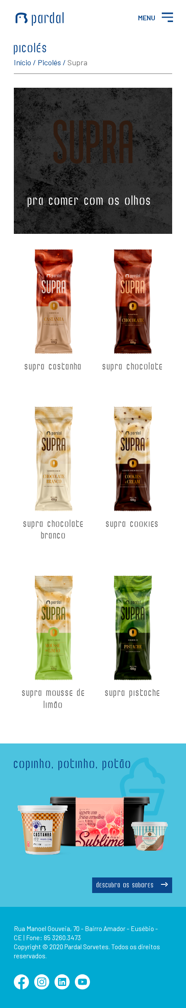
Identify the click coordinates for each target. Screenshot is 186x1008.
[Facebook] (21, 986)
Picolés (49, 62)
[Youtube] (82, 986)
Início (22, 62)
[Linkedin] (62, 986)
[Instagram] (41, 986)
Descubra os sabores (126, 886)
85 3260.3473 (62, 937)
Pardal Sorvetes (40, 19)
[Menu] (167, 17)
